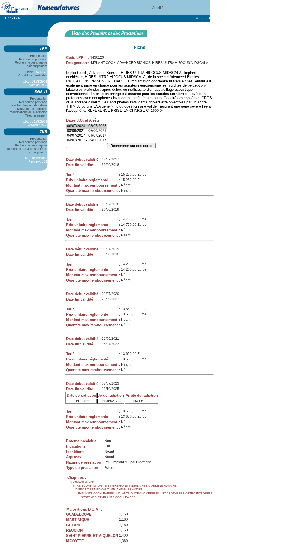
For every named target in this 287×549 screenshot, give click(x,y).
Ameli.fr (158, 8)
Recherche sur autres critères (26, 148)
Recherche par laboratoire (29, 105)
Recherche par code (33, 59)
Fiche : (33, 72)
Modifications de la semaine (28, 112)
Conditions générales (32, 75)
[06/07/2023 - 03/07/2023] (86, 126)
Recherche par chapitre (31, 62)
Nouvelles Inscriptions (32, 108)
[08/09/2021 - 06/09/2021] (86, 131)
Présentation (38, 55)
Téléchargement (36, 66)
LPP (8, 18)
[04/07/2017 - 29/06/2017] (86, 140)
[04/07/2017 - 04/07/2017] (86, 135)
